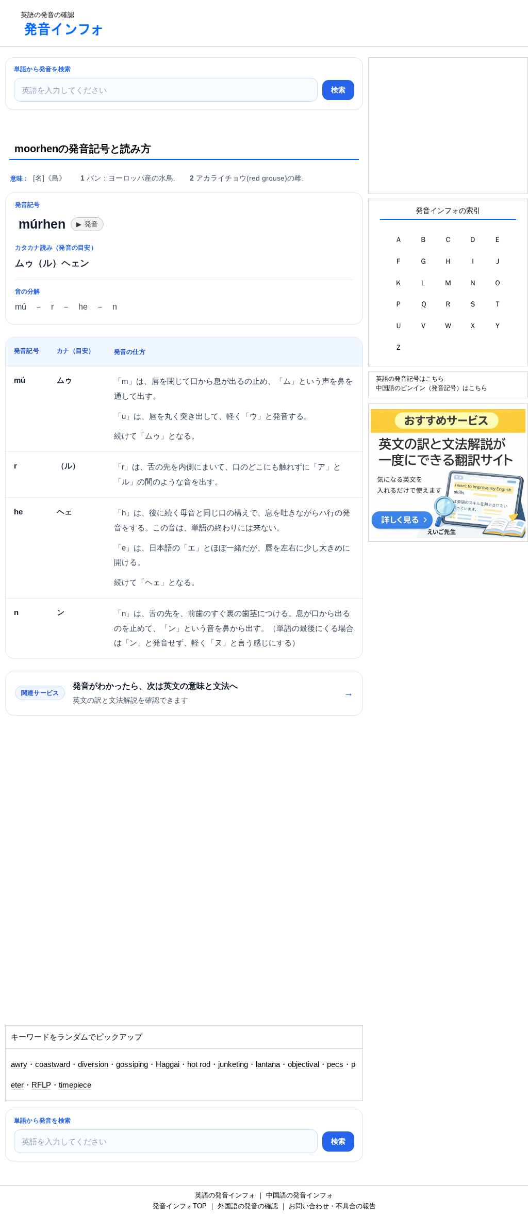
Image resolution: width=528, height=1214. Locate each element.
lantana (268, 1064)
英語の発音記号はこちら (410, 378)
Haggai (167, 1064)
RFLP (41, 1085)
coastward (52, 1064)
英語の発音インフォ (225, 1195)
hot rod (198, 1064)
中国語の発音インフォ (299, 1195)
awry (19, 1064)
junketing (233, 1064)
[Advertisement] (301, 23)
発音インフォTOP (180, 1206)
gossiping (132, 1064)
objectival (303, 1064)
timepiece (75, 1085)
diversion (93, 1064)
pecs (335, 1064)
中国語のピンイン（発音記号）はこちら (431, 387)
